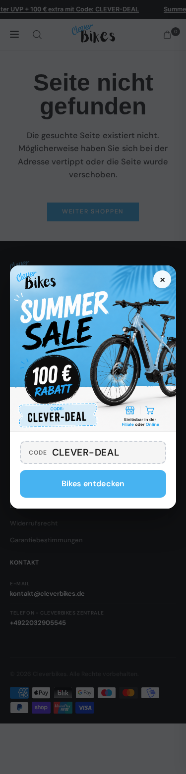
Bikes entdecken (93, 483)
